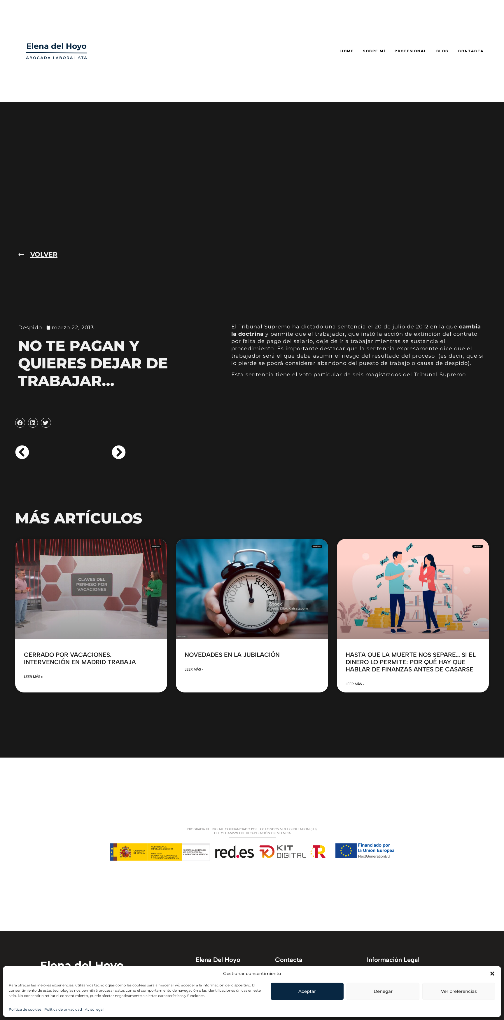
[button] (492, 974)
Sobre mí (374, 51)
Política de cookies (25, 1009)
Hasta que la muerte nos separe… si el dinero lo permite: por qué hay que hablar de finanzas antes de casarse (411, 662)
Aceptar (307, 991)
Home (347, 51)
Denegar (383, 991)
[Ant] (43, 452)
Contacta (471, 51)
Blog (442, 51)
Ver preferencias (459, 991)
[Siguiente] (98, 452)
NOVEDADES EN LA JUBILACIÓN (232, 654)
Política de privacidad (63, 1009)
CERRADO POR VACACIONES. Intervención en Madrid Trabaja (80, 658)
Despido (30, 327)
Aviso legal (94, 1009)
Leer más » (33, 677)
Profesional (411, 51)
